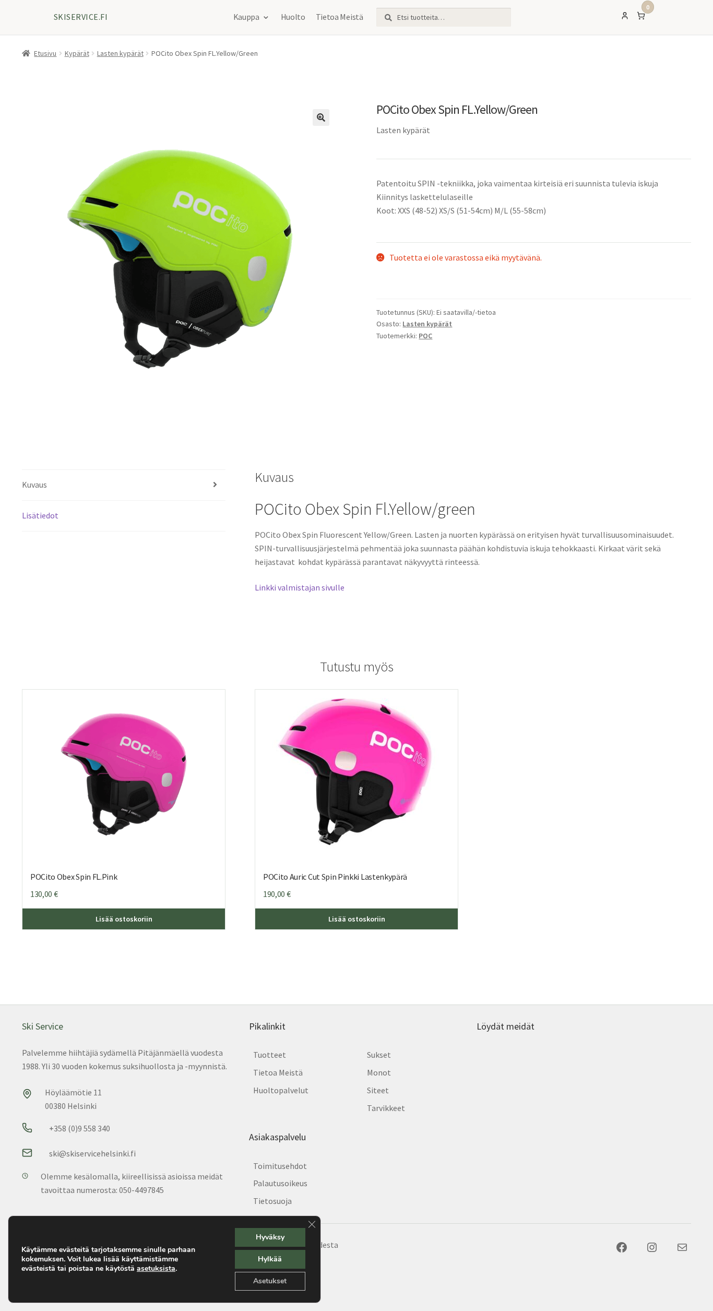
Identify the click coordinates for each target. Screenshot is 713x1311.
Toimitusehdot (280, 1166)
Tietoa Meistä (339, 16)
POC (425, 335)
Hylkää (270, 1259)
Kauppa (246, 16)
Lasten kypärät (120, 53)
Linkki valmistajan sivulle (299, 587)
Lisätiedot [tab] (40, 515)
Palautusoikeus (280, 1183)
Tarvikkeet (386, 1108)
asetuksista (156, 1268)
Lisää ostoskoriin (124, 919)
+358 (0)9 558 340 (79, 1128)
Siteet (378, 1090)
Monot (379, 1072)
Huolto (293, 16)
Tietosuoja (272, 1201)
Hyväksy (270, 1237)
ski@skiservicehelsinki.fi (92, 1153)
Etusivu (45, 53)
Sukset (379, 1054)
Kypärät (77, 53)
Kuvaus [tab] (34, 484)
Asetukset (270, 1281)
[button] (321, 117)
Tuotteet (269, 1054)
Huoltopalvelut (280, 1090)
